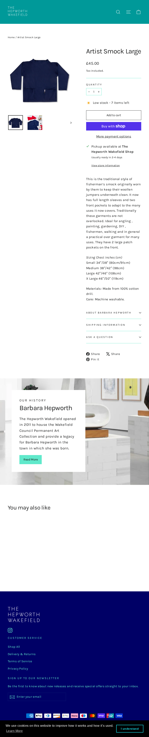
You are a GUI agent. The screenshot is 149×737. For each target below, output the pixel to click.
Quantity (94, 84)
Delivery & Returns (22, 654)
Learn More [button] (14, 731)
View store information (105, 165)
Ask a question (99, 337)
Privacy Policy (18, 668)
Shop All (14, 647)
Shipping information (105, 324)
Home (11, 37)
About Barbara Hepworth (108, 312)
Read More (30, 459)
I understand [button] (130, 728)
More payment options (113, 136)
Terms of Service (20, 661)
